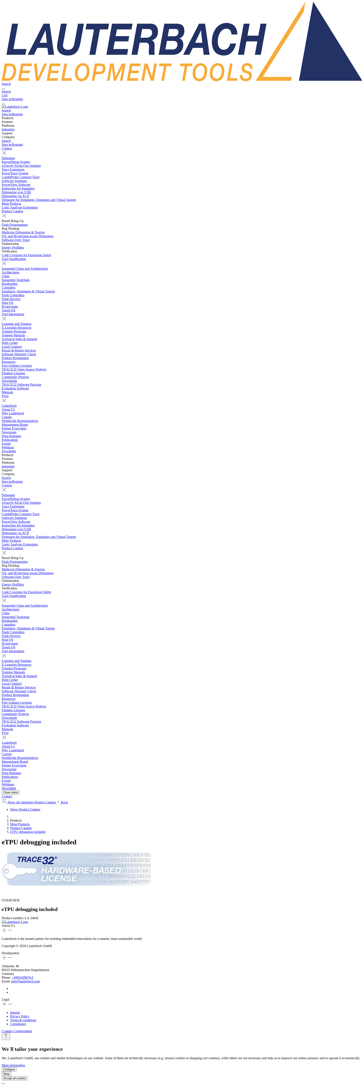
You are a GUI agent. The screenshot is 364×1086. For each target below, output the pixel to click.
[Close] (3, 1083)
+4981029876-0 (22, 977)
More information (13, 1065)
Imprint (15, 1012)
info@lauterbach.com (25, 981)
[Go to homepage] (182, 80)
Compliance (18, 1024)
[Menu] (3, 88)
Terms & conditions (23, 1020)
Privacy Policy (19, 1016)
